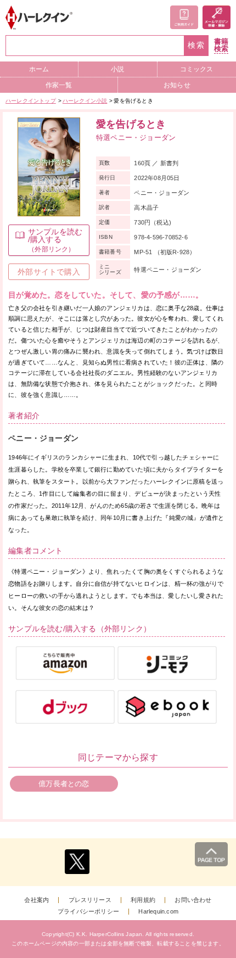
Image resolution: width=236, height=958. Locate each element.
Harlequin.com (158, 912)
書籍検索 (221, 45)
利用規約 (143, 900)
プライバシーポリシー (88, 912)
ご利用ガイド (184, 17)
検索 (196, 45)
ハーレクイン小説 (85, 101)
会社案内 (36, 900)
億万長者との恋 (63, 784)
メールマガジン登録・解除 (217, 17)
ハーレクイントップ (30, 101)
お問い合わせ (193, 900)
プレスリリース (90, 900)
